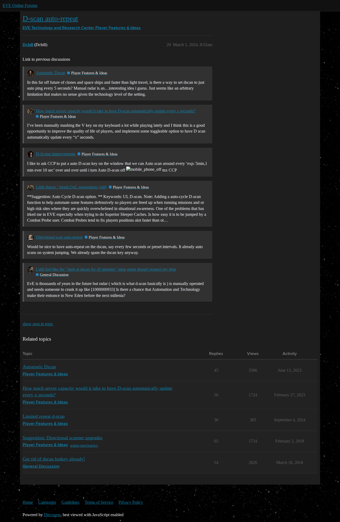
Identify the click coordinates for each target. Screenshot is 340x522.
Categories (47, 502)
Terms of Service (99, 502)
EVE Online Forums (20, 5)
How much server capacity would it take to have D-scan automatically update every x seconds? (115, 111)
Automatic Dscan (50, 73)
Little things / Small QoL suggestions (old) (71, 187)
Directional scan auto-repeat (59, 237)
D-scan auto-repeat (50, 18)
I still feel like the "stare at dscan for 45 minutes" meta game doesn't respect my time (106, 269)
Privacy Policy (130, 502)
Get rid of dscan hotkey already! (54, 459)
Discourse (52, 514)
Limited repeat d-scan (44, 416)
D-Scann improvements (55, 154)
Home (28, 502)
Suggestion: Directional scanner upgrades (63, 437)
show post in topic (38, 324)
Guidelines (70, 502)
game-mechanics (84, 445)
